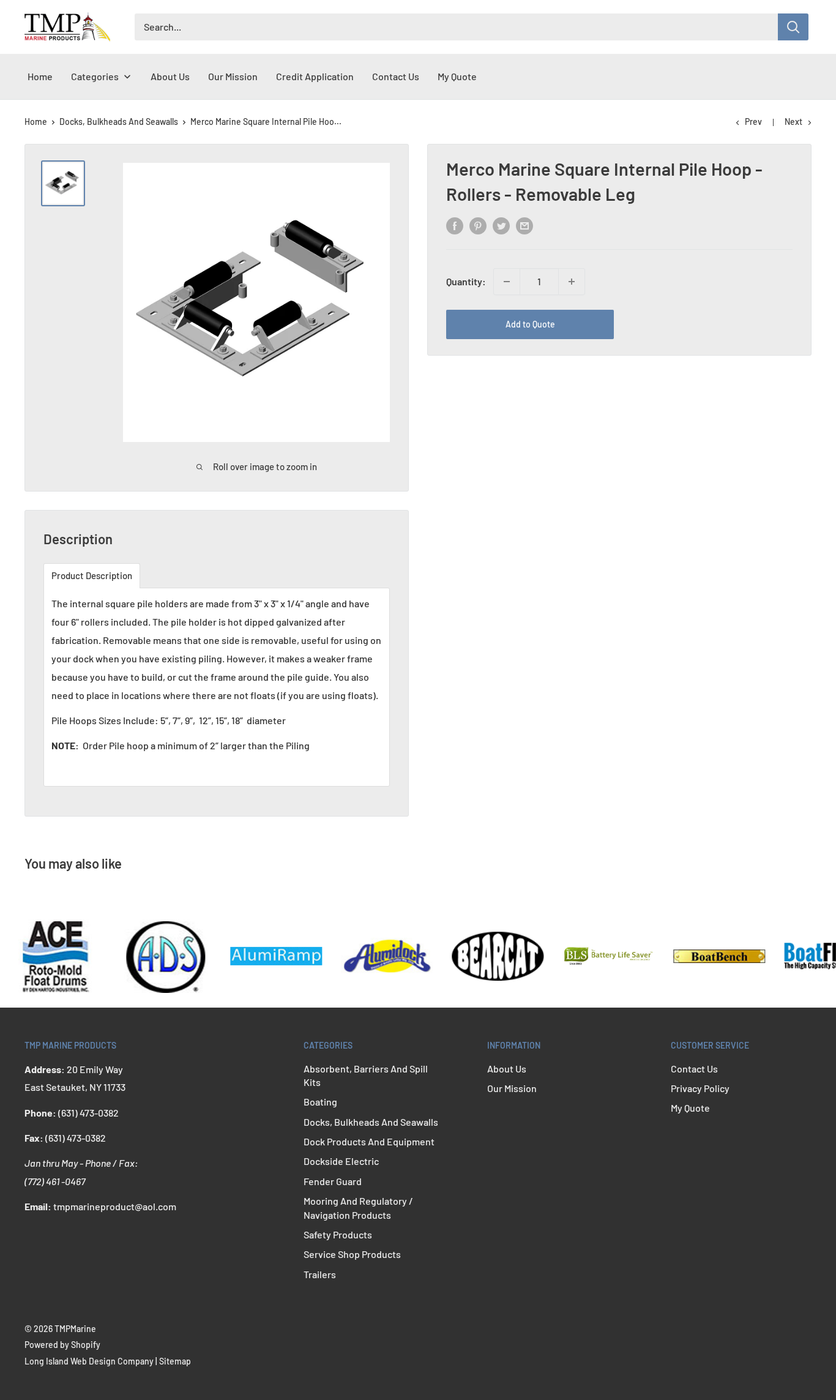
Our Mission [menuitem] (233, 76)
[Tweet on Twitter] (501, 224)
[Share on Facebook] (454, 224)
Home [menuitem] (40, 76)
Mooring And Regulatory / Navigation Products (358, 1207)
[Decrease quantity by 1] (507, 281)
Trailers (320, 1274)
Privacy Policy (700, 1088)
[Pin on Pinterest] (478, 224)
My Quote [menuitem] (457, 76)
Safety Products (338, 1234)
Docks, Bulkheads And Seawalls (118, 121)
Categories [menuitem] (95, 76)
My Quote (690, 1108)
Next (793, 121)
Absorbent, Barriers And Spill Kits (366, 1075)
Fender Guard (333, 1181)
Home (35, 121)
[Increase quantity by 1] (571, 281)
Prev (753, 121)
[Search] (793, 26)
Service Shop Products (352, 1254)
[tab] (91, 575)
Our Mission (512, 1088)
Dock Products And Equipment (369, 1141)
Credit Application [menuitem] (315, 76)
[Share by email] (524, 224)
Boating (320, 1101)
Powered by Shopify (62, 1344)
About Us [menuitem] (170, 76)
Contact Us (694, 1068)
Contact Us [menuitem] (395, 76)
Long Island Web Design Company (89, 1361)
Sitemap (175, 1361)
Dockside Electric (341, 1161)
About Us (506, 1068)
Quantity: (466, 281)
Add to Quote (530, 324)
